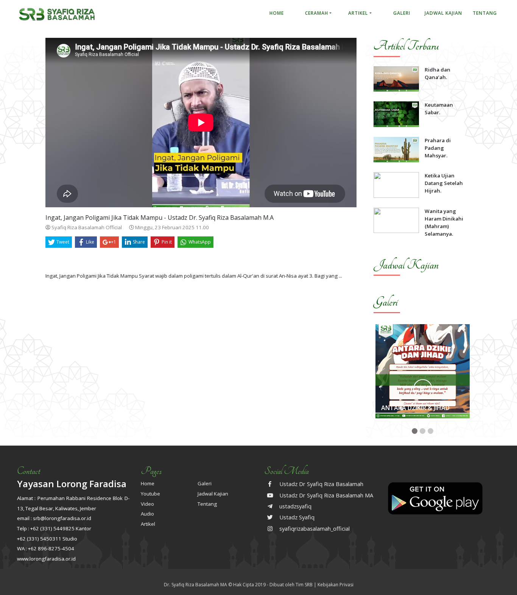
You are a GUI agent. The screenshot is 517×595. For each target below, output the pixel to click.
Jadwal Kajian (443, 13)
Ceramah (316, 13)
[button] (414, 431)
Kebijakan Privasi (335, 584)
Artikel (358, 13)
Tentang (485, 13)
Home (276, 13)
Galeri (401, 13)
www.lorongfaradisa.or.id (46, 558)
